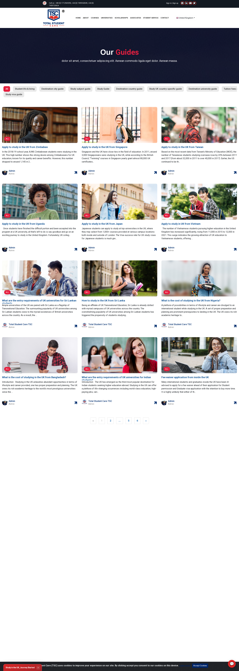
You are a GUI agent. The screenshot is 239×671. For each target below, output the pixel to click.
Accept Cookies (200, 665)
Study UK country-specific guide (165, 89)
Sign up (175, 3)
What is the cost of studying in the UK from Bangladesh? (34, 377)
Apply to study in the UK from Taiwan (182, 147)
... (120, 420)
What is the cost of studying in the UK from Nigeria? (190, 300)
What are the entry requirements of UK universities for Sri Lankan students (39, 302)
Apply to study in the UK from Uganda (23, 223)
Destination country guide (129, 89)
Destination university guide (203, 89)
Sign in (168, 3)
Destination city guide (52, 89)
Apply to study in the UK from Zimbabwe (25, 147)
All (7, 89)
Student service (150, 18)
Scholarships (121, 18)
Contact (165, 18)
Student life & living (25, 89)
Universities (106, 18)
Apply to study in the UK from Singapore (104, 147)
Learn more (184, 665)
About (86, 18)
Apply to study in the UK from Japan (102, 223)
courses (95, 18)
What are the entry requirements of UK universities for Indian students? (116, 378)
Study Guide (103, 89)
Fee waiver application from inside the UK (185, 377)
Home (78, 18)
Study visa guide (14, 94)
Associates (135, 18)
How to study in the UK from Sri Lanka (103, 300)
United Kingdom (186, 18)
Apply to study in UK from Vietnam (181, 223)
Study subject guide (80, 89)
